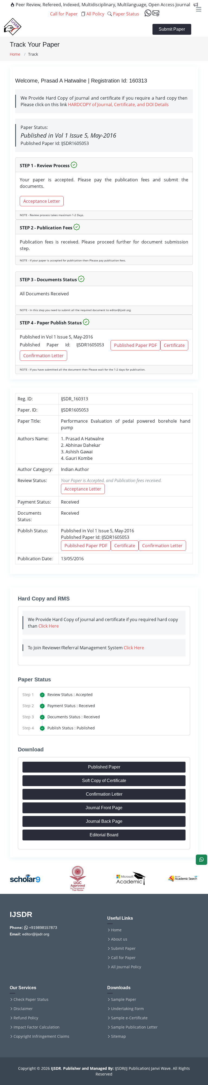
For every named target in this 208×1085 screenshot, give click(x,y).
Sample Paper (123, 999)
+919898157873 (42, 927)
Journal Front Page (104, 807)
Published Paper (104, 767)
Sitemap (118, 1036)
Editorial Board (104, 835)
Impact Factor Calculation (37, 1027)
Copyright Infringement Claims (41, 1036)
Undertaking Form (127, 1009)
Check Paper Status (31, 999)
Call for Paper (123, 958)
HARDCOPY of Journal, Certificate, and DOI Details (118, 104)
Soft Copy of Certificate (104, 780)
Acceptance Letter (41, 201)
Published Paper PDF (135, 345)
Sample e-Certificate (129, 1018)
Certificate (174, 345)
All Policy (94, 14)
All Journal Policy (126, 967)
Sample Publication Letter (134, 1027)
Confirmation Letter (43, 356)
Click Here (48, 626)
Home (15, 54)
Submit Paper (172, 29)
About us (119, 939)
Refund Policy (26, 1018)
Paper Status (125, 14)
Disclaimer (23, 1009)
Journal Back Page (104, 821)
